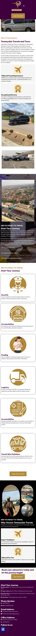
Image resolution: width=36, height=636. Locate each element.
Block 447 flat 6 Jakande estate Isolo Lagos (21, 591)
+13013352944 (6, 603)
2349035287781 (9, 605)
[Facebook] (3, 629)
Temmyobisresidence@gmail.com (10, 613)
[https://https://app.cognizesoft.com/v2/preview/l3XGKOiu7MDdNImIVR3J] (18, 25)
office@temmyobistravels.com (10, 611)
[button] (23, 6)
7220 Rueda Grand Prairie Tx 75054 (17, 597)
